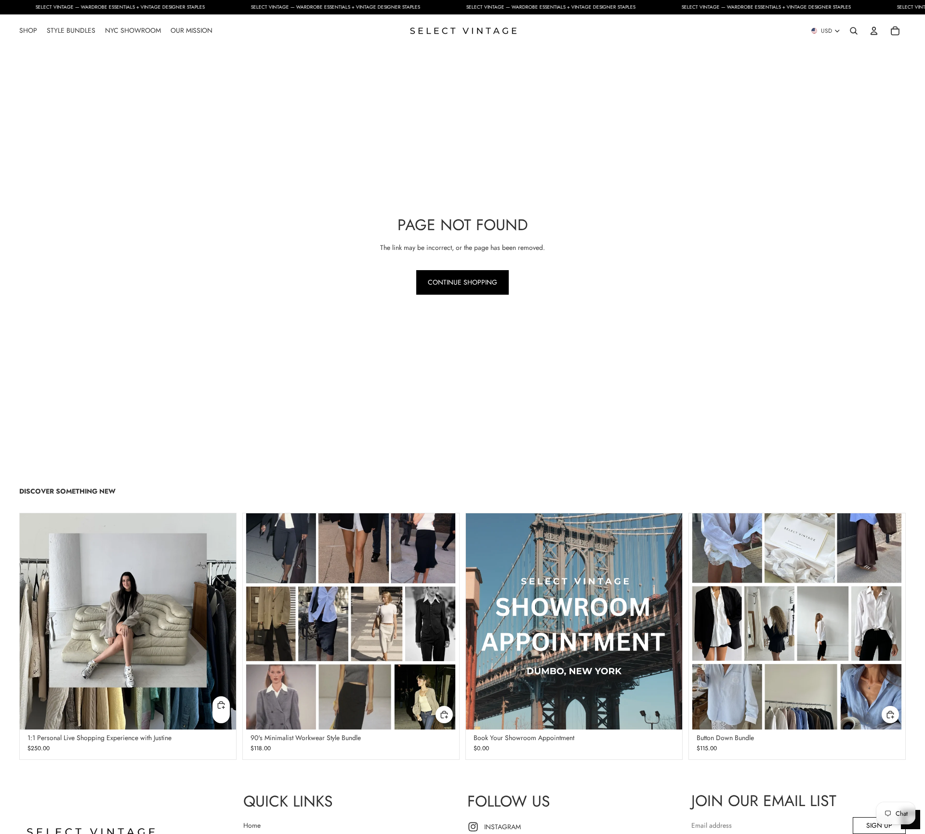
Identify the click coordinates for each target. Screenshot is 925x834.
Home (252, 825)
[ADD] (444, 714)
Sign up (879, 825)
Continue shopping (462, 282)
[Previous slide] (480, 621)
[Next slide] (667, 621)
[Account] (874, 30)
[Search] (853, 30)
